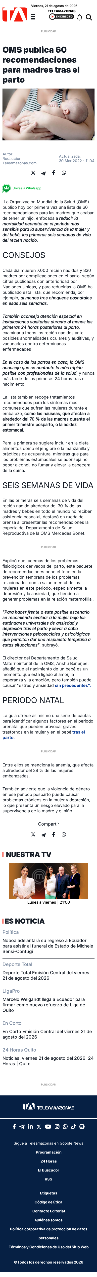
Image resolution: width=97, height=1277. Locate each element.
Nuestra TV (28, 854)
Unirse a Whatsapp (26, 188)
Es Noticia (25, 921)
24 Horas (49, 1161)
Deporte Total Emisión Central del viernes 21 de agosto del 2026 (45, 975)
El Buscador (48, 1170)
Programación (48, 1152)
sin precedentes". (73, 685)
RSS (48, 1179)
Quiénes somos (48, 1220)
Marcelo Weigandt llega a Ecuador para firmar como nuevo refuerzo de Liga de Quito (43, 1005)
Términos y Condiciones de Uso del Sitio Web (49, 1247)
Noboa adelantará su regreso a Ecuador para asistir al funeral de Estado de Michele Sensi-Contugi (47, 946)
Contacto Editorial (48, 1211)
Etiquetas (48, 1193)
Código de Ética (48, 1202)
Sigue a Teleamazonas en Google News (48, 1143)
